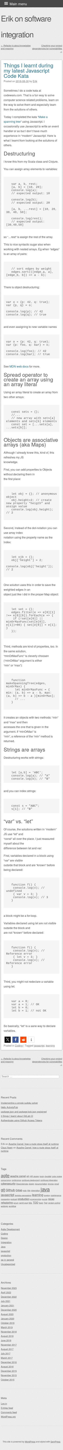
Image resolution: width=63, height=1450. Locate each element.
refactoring (7, 1202)
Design (4, 1238)
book (42, 1176)
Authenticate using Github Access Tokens (21, 1120)
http (28, 1190)
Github (10, 1190)
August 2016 (7, 1366)
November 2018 (9, 1331)
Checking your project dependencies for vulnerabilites (47, 48)
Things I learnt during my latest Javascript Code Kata (28, 70)
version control (54, 1203)
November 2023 (9, 1288)
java (45, 1189)
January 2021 (7, 1305)
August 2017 (7, 1349)
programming (35, 1199)
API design (34, 1176)
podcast (13, 1199)
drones (51, 1184)
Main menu (18, 3)
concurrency (6, 1180)
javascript (39, 1045)
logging (47, 1195)
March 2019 (7, 1327)
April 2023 (6, 1292)
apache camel (18, 1176)
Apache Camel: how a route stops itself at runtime (34, 1144)
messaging (5, 1199)
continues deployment (31, 1180)
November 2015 (9, 1375)
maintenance (56, 1195)
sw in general (7, 1259)
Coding (19, 1045)
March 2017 (7, 1357)
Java (3, 1246)
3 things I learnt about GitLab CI (17, 1116)
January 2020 (7, 1318)
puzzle (44, 1199)
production (23, 1199)
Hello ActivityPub (9, 1107)
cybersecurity (8, 1183)
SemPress (55, 1441)
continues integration (49, 1180)
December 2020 (9, 1309)
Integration (6, 1242)
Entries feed (7, 1408)
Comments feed (9, 1412)
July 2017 (5, 1353)
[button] (8, 1040)
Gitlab (19, 1190)
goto (25, 1190)
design (31, 1184)
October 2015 (7, 1379)
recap (51, 1199)
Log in (4, 1403)
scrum (16, 1203)
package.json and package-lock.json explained (24, 1111)
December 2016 (9, 1362)
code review (57, 1176)
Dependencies (22, 1184)
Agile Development (10, 1229)
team (41, 1203)
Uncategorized (8, 1264)
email (56, 1184)
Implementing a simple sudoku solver (19, 1103)
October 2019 (7, 1323)
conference (16, 1180)
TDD (35, 1202)
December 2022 (9, 1296)
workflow (12, 1206)
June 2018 (6, 1340)
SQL (30, 1203)
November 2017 (9, 1344)
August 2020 (7, 1314)
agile (5, 1175)
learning (50, 1045)
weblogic (4, 1206)
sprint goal (23, 1203)
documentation (41, 1184)
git (3, 1189)
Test (45, 1203)
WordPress (30, 1441)
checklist (47, 1176)
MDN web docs (19, 366)
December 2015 (9, 1371)
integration (35, 1190)
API (27, 1176)
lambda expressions (23, 1195)
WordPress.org (8, 1416)
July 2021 (5, 1301)
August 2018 (7, 1336)
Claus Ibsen (7, 1147)
